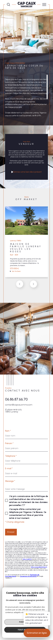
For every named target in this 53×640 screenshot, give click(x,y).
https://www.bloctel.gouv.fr (39, 567)
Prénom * (9, 443)
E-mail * (9, 468)
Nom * (8, 431)
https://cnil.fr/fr (27, 559)
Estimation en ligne (37, 632)
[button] (33, 284)
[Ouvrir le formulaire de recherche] (8, 4)
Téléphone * (11, 456)
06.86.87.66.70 (16, 399)
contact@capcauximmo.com (18, 404)
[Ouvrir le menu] (44, 4)
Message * (10, 481)
